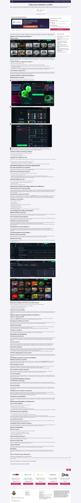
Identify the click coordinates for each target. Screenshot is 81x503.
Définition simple (59, 37)
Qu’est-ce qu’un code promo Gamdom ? (63, 36)
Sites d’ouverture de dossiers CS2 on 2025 (45, 497)
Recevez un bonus (16, 483)
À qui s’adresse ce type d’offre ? (62, 41)
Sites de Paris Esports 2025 (43, 498)
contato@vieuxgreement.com (15, 500)
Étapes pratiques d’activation (62, 44)
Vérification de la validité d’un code (62, 48)
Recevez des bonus (60, 29)
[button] (67, 470)
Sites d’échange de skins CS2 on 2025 (44, 496)
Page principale (56, 1)
